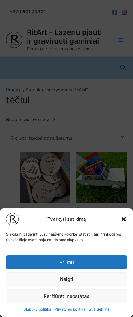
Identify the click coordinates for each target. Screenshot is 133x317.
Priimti (66, 262)
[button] (124, 219)
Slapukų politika (37, 309)
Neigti (66, 279)
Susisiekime (99, 309)
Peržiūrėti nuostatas (66, 296)
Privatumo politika (70, 309)
